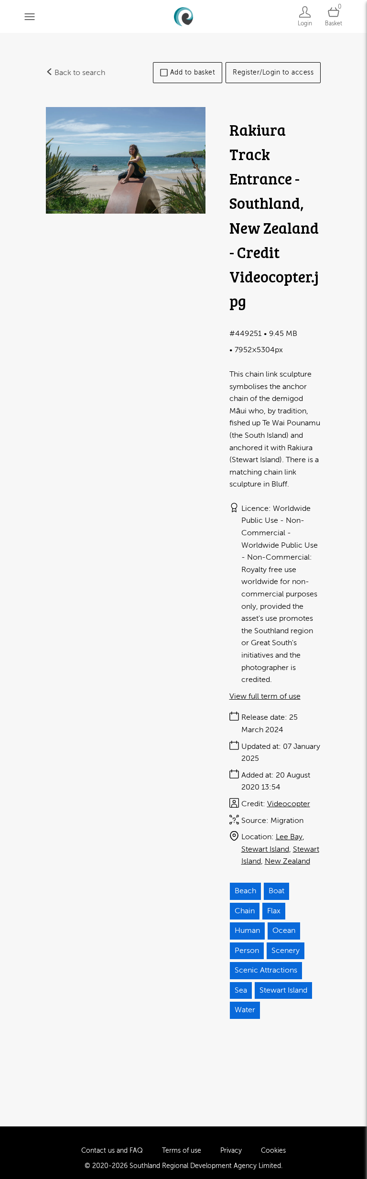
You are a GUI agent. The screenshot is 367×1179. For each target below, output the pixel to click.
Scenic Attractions (266, 970)
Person (247, 950)
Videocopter (288, 804)
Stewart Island (265, 849)
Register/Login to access (273, 72)
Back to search (79, 72)
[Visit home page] (183, 16)
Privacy (231, 1150)
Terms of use (181, 1150)
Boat (276, 891)
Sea (241, 990)
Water (245, 1010)
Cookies (273, 1150)
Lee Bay (289, 837)
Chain (245, 911)
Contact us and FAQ (112, 1150)
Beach (245, 891)
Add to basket (193, 72)
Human (247, 930)
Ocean (283, 930)
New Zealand (287, 861)
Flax (274, 911)
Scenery (285, 950)
